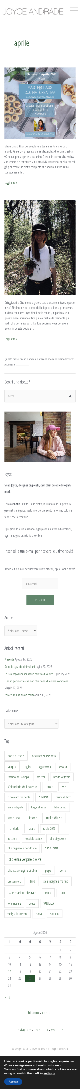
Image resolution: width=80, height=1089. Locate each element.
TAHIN (48, 893)
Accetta (13, 1081)
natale (31, 828)
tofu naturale (14, 903)
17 (9, 971)
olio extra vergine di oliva (22, 870)
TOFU (62, 893)
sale (32, 881)
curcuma (43, 797)
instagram (24, 1029)
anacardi (63, 767)
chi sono (33, 1012)
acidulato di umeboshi (44, 756)
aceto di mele (16, 755)
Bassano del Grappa (18, 777)
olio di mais (51, 848)
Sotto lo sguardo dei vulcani (19, 666)
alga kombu (45, 767)
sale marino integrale (22, 892)
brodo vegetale (61, 777)
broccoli (41, 777)
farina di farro (63, 797)
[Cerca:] (40, 396)
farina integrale (16, 807)
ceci (64, 787)
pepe (48, 870)
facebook (41, 1029)
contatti (48, 1012)
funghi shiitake (38, 807)
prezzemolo (14, 881)
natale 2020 (49, 828)
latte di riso (60, 807)
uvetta (32, 903)
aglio (28, 766)
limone (32, 817)
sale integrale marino (56, 881)
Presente (9, 659)
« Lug (7, 997)
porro (63, 870)
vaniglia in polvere (18, 914)
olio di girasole (58, 838)
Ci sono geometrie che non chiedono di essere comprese (36, 681)
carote (49, 786)
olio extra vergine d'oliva (24, 859)
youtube (57, 1029)
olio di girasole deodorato (22, 848)
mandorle (13, 828)
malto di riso (54, 817)
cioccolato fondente (19, 797)
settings (49, 1073)
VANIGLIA (49, 903)
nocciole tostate (33, 838)
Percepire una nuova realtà (19, 695)
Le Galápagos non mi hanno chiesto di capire (28, 674)
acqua (12, 766)
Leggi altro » (11, 182)
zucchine (54, 914)
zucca (39, 913)
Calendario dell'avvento (22, 786)
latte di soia (14, 818)
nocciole (12, 838)
